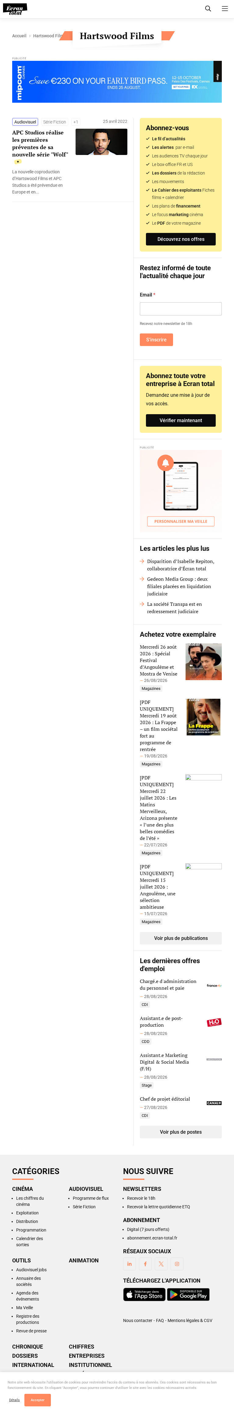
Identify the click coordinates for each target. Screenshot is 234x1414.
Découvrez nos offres (181, 239)
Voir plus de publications (181, 938)
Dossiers (25, 1356)
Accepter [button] (37, 1400)
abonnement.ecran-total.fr (152, 1237)
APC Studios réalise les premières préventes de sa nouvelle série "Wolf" (40, 143)
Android (188, 1294)
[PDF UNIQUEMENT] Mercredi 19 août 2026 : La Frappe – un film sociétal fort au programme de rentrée (159, 726)
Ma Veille (24, 1307)
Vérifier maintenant (181, 420)
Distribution (27, 1221)
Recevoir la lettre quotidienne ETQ (158, 1206)
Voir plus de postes (181, 1132)
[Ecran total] (15, 9)
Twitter (161, 1264)
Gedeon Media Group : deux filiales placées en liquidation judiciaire (179, 586)
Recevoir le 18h (141, 1198)
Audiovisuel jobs (31, 1269)
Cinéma (22, 1189)
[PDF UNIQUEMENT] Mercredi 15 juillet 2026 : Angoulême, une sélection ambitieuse (158, 886)
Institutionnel (90, 1365)
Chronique (27, 1347)
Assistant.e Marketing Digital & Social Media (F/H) (164, 1062)
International (33, 1365)
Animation (84, 1261)
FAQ (160, 1320)
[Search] (208, 9)
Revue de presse (31, 1330)
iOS (144, 1294)
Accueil (19, 35)
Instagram (177, 1264)
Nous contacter (137, 1320)
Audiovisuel (25, 122)
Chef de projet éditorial (165, 1098)
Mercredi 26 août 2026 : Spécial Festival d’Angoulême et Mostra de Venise (158, 660)
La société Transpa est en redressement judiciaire (174, 608)
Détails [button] (14, 1400)
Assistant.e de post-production (161, 1021)
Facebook (145, 1264)
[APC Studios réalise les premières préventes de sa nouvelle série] (40, 181)
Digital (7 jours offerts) (148, 1229)
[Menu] (225, 9)
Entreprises (87, 1356)
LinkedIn (129, 1264)
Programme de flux (91, 1198)
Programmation (31, 1230)
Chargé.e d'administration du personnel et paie (168, 984)
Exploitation (27, 1212)
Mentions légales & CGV (190, 1320)
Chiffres (81, 1347)
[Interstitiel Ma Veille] (181, 491)
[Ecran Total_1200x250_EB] (117, 83)
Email (147, 295)
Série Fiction (54, 122)
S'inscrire (156, 340)
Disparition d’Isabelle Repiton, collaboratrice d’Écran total (180, 565)
